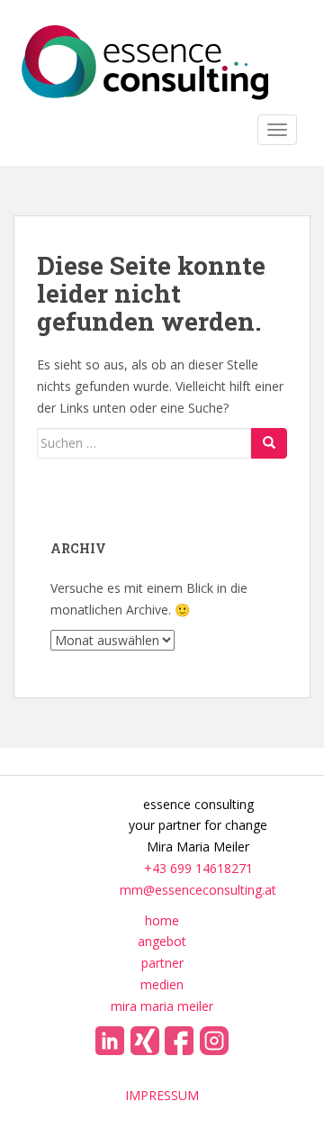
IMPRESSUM (162, 1095)
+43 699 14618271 (198, 868)
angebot (162, 941)
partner (162, 962)
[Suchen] (269, 443)
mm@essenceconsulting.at (198, 889)
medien (162, 984)
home (162, 920)
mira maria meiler (162, 1006)
